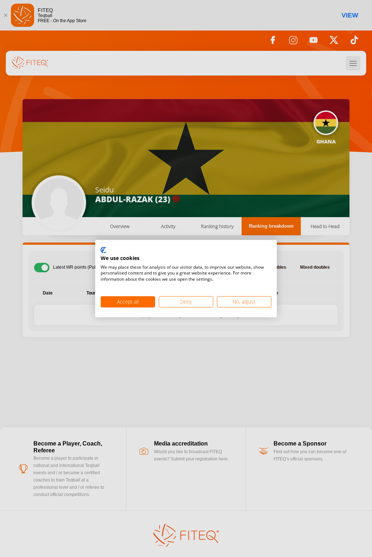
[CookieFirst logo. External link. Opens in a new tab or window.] (103, 250)
